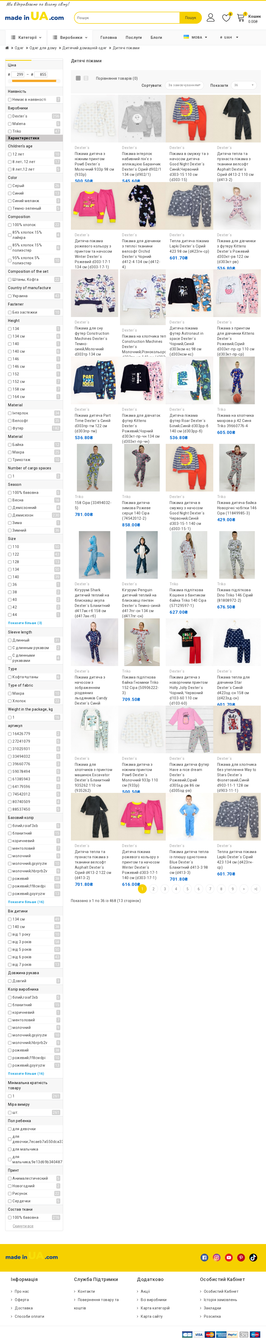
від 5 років (22, 949)
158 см (18, 389)
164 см (18, 397)
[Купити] (80, 181)
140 (15, 344)
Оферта (22, 1300)
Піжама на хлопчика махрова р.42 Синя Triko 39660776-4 (235, 420)
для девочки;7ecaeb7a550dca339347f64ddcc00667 (55, 1139)
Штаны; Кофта (25, 279)
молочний (21, 856)
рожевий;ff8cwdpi (28, 886)
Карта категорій (155, 1308)
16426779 (21, 734)
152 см (18, 382)
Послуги (134, 37)
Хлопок (19, 701)
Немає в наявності (29, 99)
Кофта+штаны (25, 677)
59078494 (21, 771)
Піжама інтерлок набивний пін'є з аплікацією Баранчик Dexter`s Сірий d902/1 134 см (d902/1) (142, 164)
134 (15, 329)
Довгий (19, 981)
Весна (18, 500)
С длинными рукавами (23, 658)
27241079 (21, 741)
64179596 (21, 787)
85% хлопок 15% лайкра (27, 235)
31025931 (21, 749)
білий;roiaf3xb (25, 826)
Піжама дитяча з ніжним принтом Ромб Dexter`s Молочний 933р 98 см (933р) (94, 164)
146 (15, 359)
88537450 (21, 809)
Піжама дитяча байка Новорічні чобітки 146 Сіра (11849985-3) (237, 508)
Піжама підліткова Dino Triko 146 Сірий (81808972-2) (235, 595)
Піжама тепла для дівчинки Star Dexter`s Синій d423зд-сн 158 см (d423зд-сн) (233, 687)
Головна (109, 37)
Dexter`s (19, 116)
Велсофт (20, 421)
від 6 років (22, 957)
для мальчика (25, 1149)
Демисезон (23, 515)
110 (15, 547)
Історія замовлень (220, 1300)
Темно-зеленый (26, 208)
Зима (17, 523)
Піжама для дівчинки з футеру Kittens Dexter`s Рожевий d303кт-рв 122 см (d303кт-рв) (236, 251)
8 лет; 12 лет (24, 162)
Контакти (86, 1291)
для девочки (24, 1129)
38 (14, 592)
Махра (18, 452)
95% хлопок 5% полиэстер (26, 260)
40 (14, 600)
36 (14, 584)
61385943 (21, 779)
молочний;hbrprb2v (30, 871)
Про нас (22, 1291)
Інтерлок (20, 413)
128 (15, 562)
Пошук (190, 18)
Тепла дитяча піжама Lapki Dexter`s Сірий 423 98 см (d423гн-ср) (189, 246)
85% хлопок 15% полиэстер (27, 247)
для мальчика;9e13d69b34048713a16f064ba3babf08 (56, 1159)
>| (255, 889)
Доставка (24, 1308)
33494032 (21, 756)
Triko (16, 131)
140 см (18, 351)
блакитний (22, 833)
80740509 (21, 802)
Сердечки (21, 1201)
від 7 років (22, 964)
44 (14, 615)
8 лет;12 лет (23, 169)
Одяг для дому (43, 48)
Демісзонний (24, 508)
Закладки (212, 1308)
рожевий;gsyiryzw (28, 894)
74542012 (21, 794)
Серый (18, 186)
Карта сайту (152, 1316)
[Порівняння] (80, 191)
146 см (18, 366)
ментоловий (23, 848)
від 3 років (22, 942)
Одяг (19, 48)
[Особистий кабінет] (211, 17)
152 (15, 374)
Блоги (156, 37)
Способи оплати (29, 1316)
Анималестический (30, 1178)
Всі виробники (154, 1300)
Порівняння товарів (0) (117, 78)
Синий (18, 193)
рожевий (20, 878)
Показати (219, 85)
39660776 (21, 764)
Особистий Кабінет (221, 1291)
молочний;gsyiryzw (29, 863)
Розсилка (212, 1316)
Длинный (21, 640)
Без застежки (24, 312)
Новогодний (23, 1186)
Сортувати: (152, 85)
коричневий (23, 841)
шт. (15, 1112)
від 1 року (21, 934)
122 (15, 554)
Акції (145, 1291)
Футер (18, 428)
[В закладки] (103, 181)
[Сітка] (79, 77)
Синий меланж (25, 201)
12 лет (18, 154)
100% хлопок (24, 225)
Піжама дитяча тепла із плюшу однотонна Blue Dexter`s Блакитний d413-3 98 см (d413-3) (189, 862)
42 (14, 607)
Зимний (19, 530)
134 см (18, 336)
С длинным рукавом (30, 648)
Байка (18, 445)
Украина (20, 296)
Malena (18, 124)
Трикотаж (21, 460)
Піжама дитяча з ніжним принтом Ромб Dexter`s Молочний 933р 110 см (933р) (140, 774)
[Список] (86, 77)
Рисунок (20, 1193)
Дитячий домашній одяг (84, 48)
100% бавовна (25, 492)
